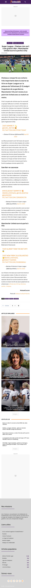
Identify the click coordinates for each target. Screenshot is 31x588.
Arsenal (6, 298)
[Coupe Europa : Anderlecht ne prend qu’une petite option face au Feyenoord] (15, 331)
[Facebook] (8, 581)
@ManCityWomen (9, 260)
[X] (17, 581)
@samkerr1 (7, 195)
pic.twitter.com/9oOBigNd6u (14, 262)
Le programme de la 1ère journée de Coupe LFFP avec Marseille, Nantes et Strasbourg (16, 438)
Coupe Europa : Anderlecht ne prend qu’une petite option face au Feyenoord (15, 344)
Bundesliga (15, 405)
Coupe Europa (15, 342)
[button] (25, 2)
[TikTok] (14, 581)
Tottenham (16, 298)
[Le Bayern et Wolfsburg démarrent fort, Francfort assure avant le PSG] (15, 395)
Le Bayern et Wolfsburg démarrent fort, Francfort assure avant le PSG (15, 408)
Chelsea (11, 298)
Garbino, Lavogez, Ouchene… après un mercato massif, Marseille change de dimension (14, 428)
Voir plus (15, 414)
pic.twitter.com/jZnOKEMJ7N (14, 197)
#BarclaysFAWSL (9, 193)
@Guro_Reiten (8, 128)
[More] (18, 305)
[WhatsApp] (20, 581)
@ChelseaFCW (22, 193)
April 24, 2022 (21, 204)
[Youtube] (22, 581)
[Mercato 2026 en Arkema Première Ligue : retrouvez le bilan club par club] (15, 363)
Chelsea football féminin (22, 293)
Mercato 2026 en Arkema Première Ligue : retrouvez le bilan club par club (15, 376)
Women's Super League (18, 43)
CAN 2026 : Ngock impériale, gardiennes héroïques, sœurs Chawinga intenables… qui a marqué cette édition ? (15, 444)
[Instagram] (11, 581)
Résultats (10, 43)
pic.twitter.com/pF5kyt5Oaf (14, 130)
